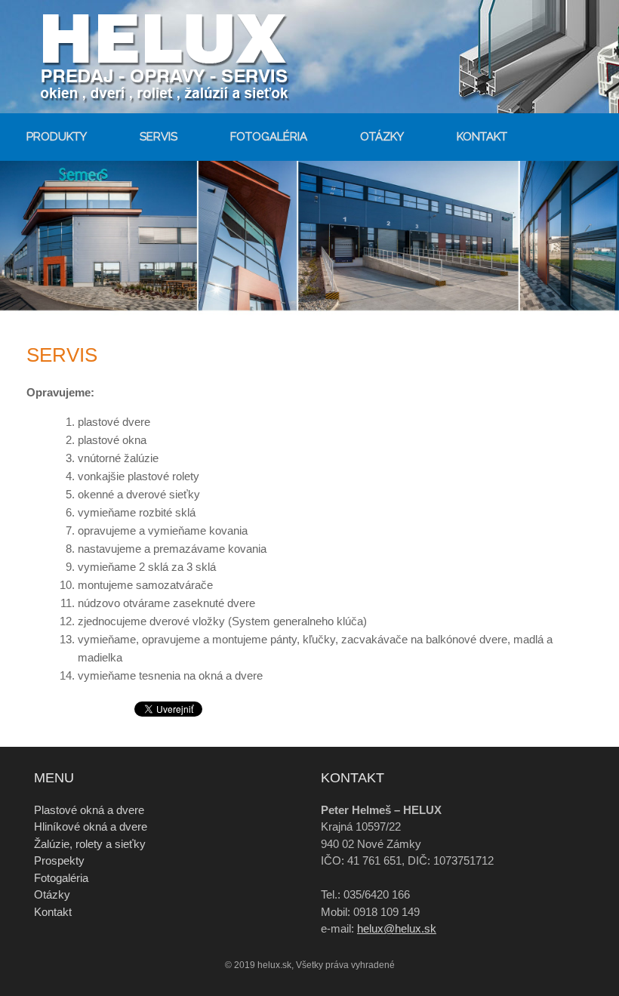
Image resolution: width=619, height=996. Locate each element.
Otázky (382, 136)
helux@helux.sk (396, 928)
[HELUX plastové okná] (184, 56)
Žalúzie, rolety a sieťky (90, 843)
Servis (158, 136)
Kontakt (482, 136)
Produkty (56, 136)
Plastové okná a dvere (89, 809)
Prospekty (59, 860)
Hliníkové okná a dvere (90, 826)
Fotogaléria (268, 136)
